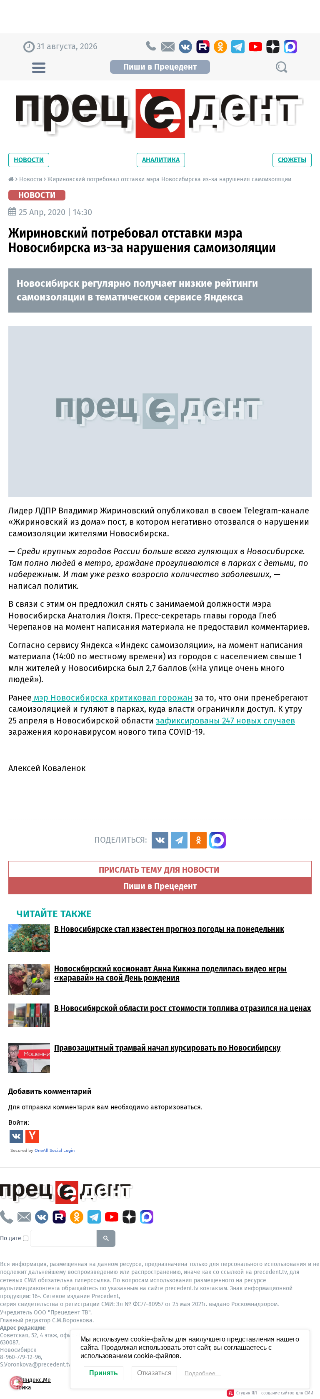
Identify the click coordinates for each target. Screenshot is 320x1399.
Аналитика (161, 160)
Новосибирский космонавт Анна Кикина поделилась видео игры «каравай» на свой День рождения (170, 973)
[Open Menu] (38, 66)
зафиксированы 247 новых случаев (225, 721)
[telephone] (150, 46)
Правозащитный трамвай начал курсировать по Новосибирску (167, 1048)
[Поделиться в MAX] (217, 840)
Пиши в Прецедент (160, 67)
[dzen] (273, 46)
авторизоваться (175, 1107)
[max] (290, 46)
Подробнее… (203, 1373)
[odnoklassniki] (220, 46)
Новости (29, 160)
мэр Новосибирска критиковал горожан (112, 698)
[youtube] (255, 46)
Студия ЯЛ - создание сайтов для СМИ (274, 1393)
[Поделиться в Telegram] (179, 840)
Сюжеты (292, 160)
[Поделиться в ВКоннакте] (160, 840)
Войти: (18, 1122)
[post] (168, 46)
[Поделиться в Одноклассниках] (198, 840)
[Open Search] (281, 67)
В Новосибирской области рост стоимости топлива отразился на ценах (182, 1008)
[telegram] (238, 46)
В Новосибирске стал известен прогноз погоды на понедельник (169, 929)
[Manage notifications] (16, 1382)
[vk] (185, 46)
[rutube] (203, 46)
